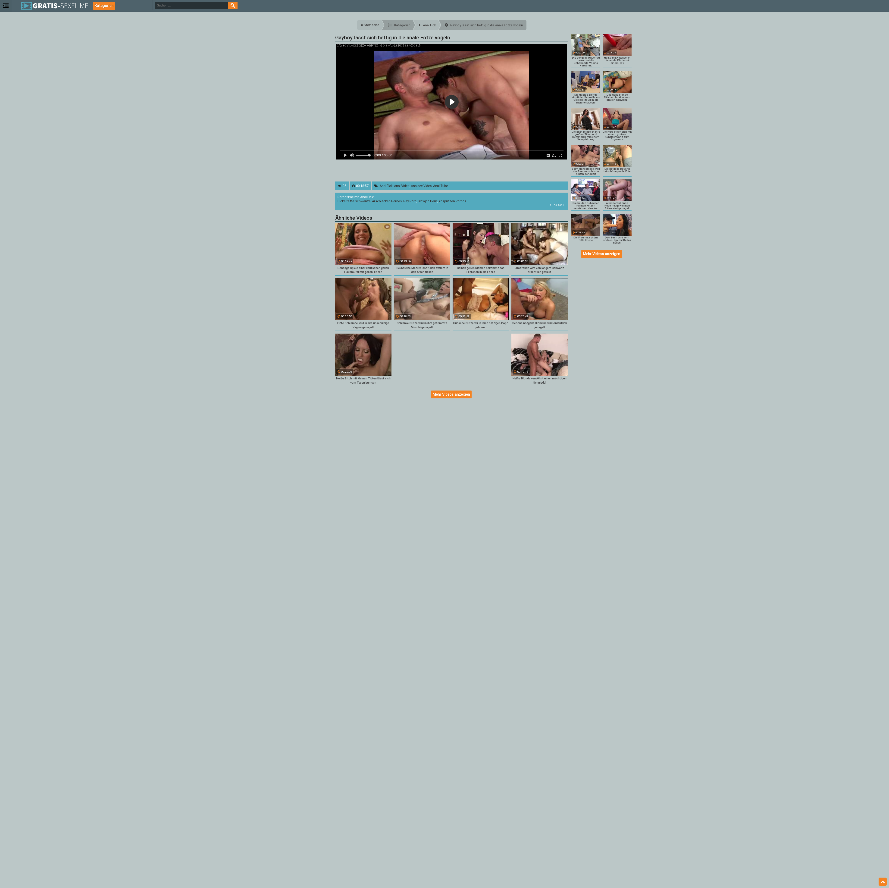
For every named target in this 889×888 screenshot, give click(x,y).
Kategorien (104, 5)
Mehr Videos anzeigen (451, 394)
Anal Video (402, 186)
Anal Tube (440, 186)
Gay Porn (409, 201)
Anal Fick (386, 186)
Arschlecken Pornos (387, 201)
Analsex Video (421, 186)
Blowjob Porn (427, 201)
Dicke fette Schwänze (354, 201)
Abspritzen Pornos (452, 201)
